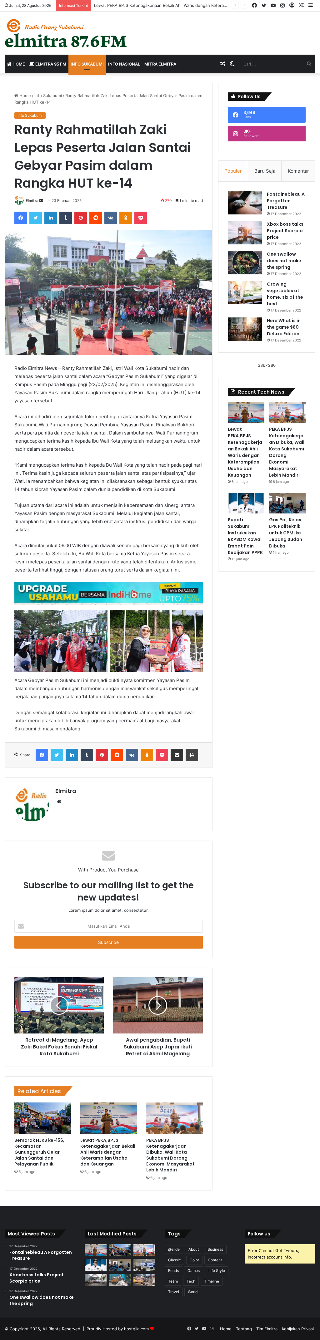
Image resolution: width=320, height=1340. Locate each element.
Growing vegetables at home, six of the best (285, 294)
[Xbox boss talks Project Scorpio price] (245, 232)
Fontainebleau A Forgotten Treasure (286, 200)
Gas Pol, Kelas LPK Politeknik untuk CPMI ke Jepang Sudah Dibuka (285, 533)
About (193, 1249)
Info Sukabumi (87, 63)
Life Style (216, 1270)
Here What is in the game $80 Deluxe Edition (284, 327)
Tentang (244, 1328)
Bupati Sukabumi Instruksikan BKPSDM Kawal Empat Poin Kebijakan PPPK (245, 536)
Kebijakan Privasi (298, 1328)
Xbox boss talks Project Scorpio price (285, 230)
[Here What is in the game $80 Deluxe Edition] (245, 329)
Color (194, 1260)
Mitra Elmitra (160, 63)
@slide (174, 1249)
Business (215, 1249)
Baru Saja (264, 171)
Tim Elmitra (267, 1328)
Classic (174, 1260)
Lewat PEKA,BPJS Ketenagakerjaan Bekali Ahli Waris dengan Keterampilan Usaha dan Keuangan (107, 1152)
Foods (173, 1270)
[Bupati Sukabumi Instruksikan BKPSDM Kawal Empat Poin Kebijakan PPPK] (246, 503)
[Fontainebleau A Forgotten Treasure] (245, 202)
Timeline (211, 1281)
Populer (233, 171)
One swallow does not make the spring (284, 260)
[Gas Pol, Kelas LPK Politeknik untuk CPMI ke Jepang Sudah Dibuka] (287, 503)
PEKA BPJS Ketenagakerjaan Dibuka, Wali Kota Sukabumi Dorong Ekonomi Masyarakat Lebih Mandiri (170, 1155)
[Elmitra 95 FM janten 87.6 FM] (66, 33)
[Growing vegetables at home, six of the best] (245, 292)
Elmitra (32, 200)
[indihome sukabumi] (108, 593)
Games (194, 1270)
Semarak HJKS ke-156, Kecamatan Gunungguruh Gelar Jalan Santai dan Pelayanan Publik (39, 1152)
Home (18, 63)
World (193, 1291)
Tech (191, 1281)
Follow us (259, 1233)
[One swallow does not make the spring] (245, 262)
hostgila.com (136, 1328)
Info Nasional (124, 63)
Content (215, 1260)
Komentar (298, 171)
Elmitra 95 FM (50, 63)
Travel (173, 1291)
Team (173, 1281)
